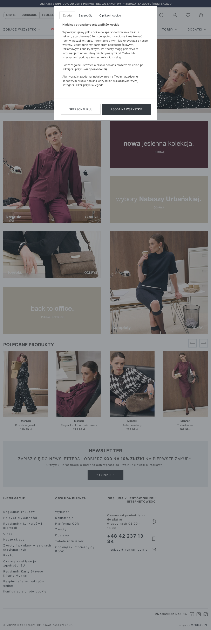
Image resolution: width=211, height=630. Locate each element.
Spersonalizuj (80, 109)
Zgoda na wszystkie (126, 109)
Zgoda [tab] (67, 15)
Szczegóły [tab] (85, 15)
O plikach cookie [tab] (110, 15)
